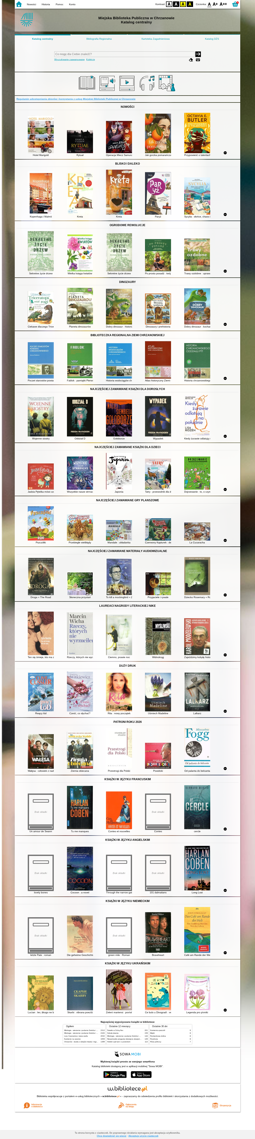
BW (176, 3)
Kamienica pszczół (157, 1030)
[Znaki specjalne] (198, 60)
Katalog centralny (42, 38)
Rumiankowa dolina (158, 1036)
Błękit (152, 1033)
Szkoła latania (112, 1033)
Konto (72, 4)
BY (190, 3)
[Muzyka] (147, 91)
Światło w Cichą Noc (115, 1030)
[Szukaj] (198, 54)
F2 (223, 3)
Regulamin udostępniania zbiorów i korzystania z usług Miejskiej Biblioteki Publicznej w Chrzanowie (75, 99)
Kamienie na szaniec (72, 1039)
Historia (46, 4)
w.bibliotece (111, 1096)
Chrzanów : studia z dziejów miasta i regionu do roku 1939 (87, 1042)
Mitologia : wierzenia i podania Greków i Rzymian (83, 1030)
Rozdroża (154, 1039)
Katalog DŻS (212, 38)
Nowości (31, 4)
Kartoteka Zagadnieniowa (156, 38)
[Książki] (87, 91)
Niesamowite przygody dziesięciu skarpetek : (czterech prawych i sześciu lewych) (139, 1039)
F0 (209, 3)
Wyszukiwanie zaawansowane (69, 59)
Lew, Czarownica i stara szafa (76, 1036)
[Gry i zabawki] (167, 91)
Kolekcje (90, 59)
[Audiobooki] (107, 91)
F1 (215, 3)
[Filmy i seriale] (127, 91)
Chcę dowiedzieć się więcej (111, 1136)
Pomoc (59, 4)
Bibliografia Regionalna (99, 38)
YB (183, 3)
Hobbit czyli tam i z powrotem (118, 1042)
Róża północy (155, 1042)
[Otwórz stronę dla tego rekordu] (42, 135)
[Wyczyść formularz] (191, 60)
